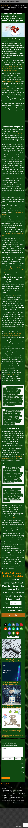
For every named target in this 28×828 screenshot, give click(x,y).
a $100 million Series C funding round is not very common (12, 66)
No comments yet (5, 736)
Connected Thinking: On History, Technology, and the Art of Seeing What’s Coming (13, 801)
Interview (8, 735)
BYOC (19, 476)
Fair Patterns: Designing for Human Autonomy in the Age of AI (12, 787)
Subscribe (13, 615)
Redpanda (4, 88)
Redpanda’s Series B (16, 133)
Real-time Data (16, 735)
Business (4, 735)
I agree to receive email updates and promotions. (13, 609)
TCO (14, 518)
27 (12, 5)
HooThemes (23, 826)
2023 (6, 5)
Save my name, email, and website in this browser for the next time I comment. (23, 767)
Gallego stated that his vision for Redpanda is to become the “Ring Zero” (12, 270)
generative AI (7, 70)
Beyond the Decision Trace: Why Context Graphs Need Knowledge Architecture (13, 794)
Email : (7, 603)
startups (14, 70)
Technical (21, 735)
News (11, 735)
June (10, 5)
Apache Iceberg (10, 374)
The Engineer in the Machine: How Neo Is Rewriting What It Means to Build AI (12, 798)
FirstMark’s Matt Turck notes (11, 81)
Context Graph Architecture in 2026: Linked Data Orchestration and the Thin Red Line (12, 791)
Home (2, 5)
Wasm (14, 295)
